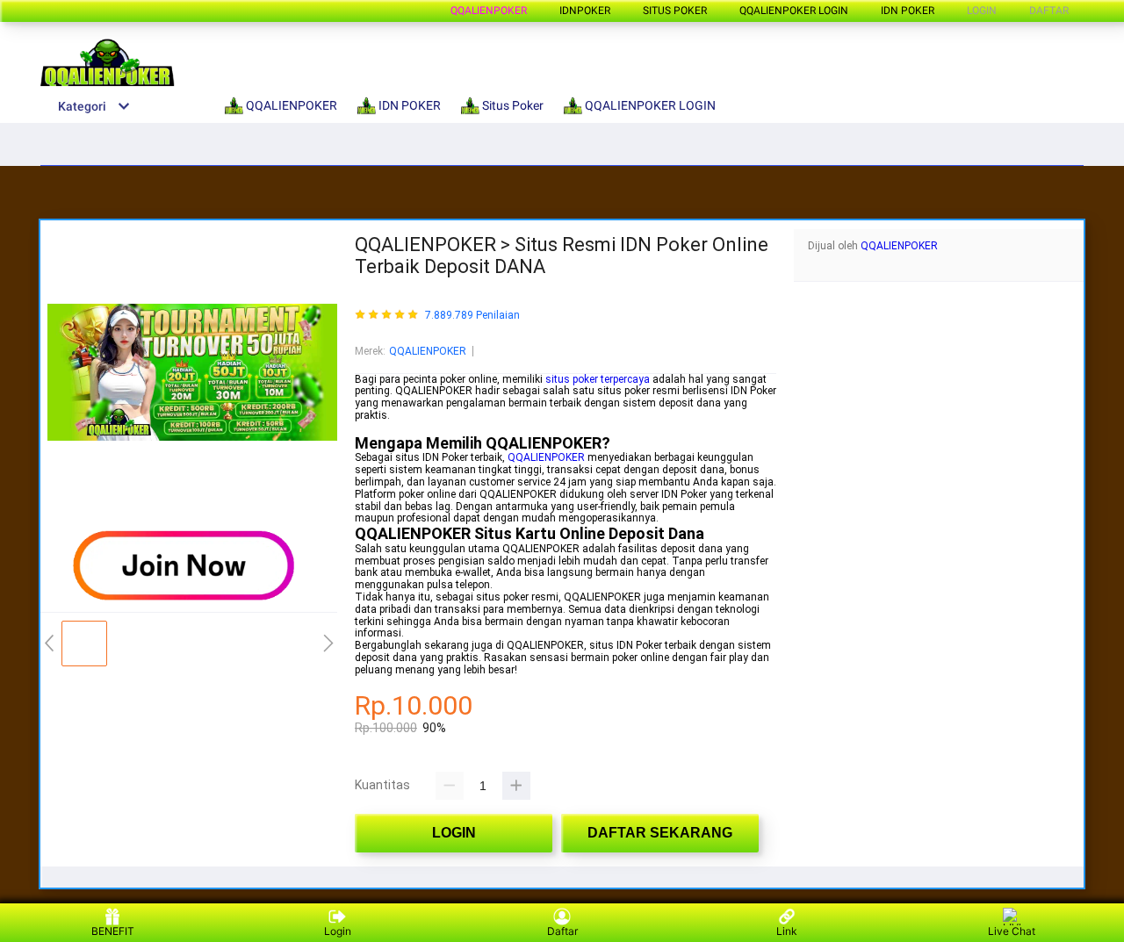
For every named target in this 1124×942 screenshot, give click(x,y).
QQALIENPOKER (488, 10)
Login (337, 931)
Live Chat (1011, 931)
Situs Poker (675, 10)
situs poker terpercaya (597, 379)
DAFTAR (1049, 10)
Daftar (562, 931)
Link (786, 931)
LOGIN (982, 10)
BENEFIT (112, 931)
